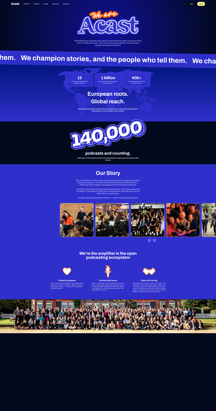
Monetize (27, 4)
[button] (183, 3)
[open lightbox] (77, 220)
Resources (55, 4)
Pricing (45, 4)
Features (36, 4)
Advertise (66, 4)
